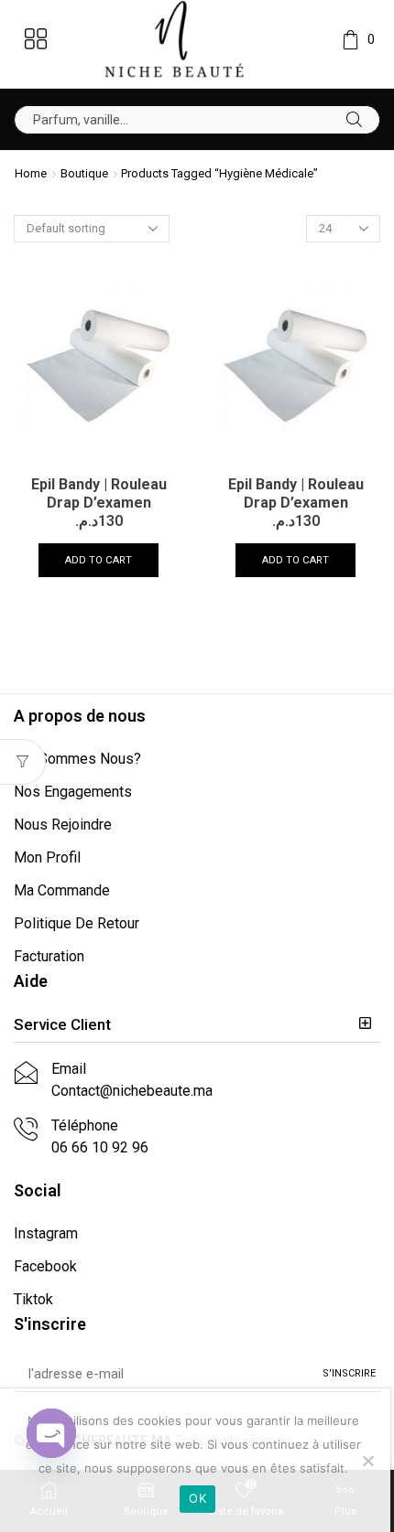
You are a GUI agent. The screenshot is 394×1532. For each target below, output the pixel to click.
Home (31, 173)
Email (68, 1068)
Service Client (62, 1024)
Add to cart (98, 560)
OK (197, 1498)
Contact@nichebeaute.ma (132, 1090)
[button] (197, 1025)
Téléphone (84, 1125)
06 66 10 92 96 (99, 1147)
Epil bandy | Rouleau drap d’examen (99, 493)
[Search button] (354, 120)
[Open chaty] (51, 1433)
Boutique (84, 173)
